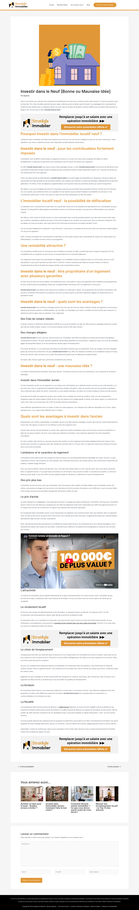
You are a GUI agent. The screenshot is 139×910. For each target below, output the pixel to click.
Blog (88, 5)
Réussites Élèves (62, 5)
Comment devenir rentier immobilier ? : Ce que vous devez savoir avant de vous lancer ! (81, 808)
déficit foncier (64, 707)
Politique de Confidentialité (109, 906)
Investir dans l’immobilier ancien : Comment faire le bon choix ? (56, 807)
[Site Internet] (103, 872)
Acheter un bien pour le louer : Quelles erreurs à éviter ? (31, 806)
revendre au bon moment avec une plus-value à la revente (75, 623)
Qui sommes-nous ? (77, 5)
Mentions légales (95, 906)
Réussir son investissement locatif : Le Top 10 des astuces (107, 807)
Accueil (51, 5)
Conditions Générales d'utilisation (79, 906)
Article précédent (26, 767)
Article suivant (114, 767)
